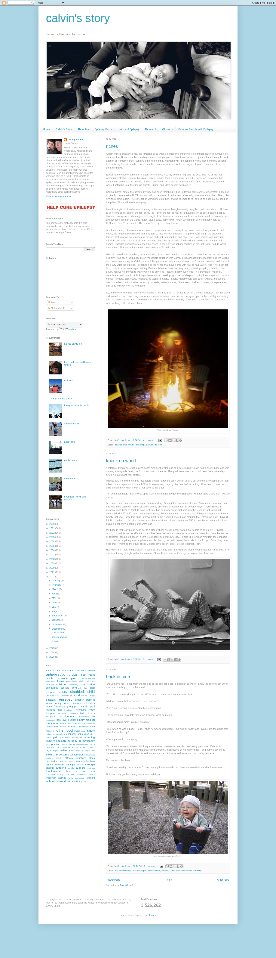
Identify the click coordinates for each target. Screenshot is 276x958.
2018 (52, 559)
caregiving (71, 681)
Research (151, 129)
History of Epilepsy (129, 129)
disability (62, 692)
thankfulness (53, 771)
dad (85, 688)
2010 (52, 524)
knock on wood (121, 460)
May (54, 598)
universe (70, 774)
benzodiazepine (140, 871)
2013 (52, 537)
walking (62, 778)
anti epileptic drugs (123, 871)
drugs (92, 695)
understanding (54, 774)
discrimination (53, 695)
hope (92, 709)
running (84, 750)
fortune (131, 445)
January (56, 580)
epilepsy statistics (85, 700)
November (57, 624)
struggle (90, 764)
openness (71, 734)
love (160, 445)
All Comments (57, 308)
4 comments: (149, 440)
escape (49, 703)
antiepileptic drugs (62, 674)
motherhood (186, 871)
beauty (49, 678)
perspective (53, 744)
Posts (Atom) (126, 885)
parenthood (77, 737)
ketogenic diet (54, 716)
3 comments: (150, 866)
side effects (64, 757)
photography (82, 744)
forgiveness (78, 703)
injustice (74, 713)
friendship (140, 445)
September (58, 615)
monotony (83, 726)
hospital (50, 713)
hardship (50, 709)
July (54, 607)
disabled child (121, 445)
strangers (59, 765)
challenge (90, 681)
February (57, 585)
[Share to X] (173, 440)
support (80, 767)
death (92, 688)
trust (93, 771)
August (56, 611)
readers (83, 747)
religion (56, 750)
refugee (91, 747)
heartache (81, 709)
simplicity (81, 758)
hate (59, 709)
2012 (52, 533)
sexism (49, 758)
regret (48, 750)
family (57, 703)
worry (69, 781)
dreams (82, 695)
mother (49, 731)
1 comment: (148, 659)
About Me (83, 129)
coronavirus (52, 688)
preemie (50, 747)
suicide (71, 768)
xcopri (83, 781)
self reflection (77, 754)
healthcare (69, 710)
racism (75, 747)
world (62, 781)
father (172, 871)
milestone (91, 723)
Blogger (152, 915)
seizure (52, 754)
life (156, 445)
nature (91, 730)
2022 (52, 576)
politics (92, 744)
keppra (91, 713)
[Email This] (166, 440)
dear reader (70, 478)
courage (65, 688)
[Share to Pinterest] (180, 440)
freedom (90, 703)
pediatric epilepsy (66, 740)
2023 (52, 648)
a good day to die (73, 344)
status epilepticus (85, 761)
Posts (53, 302)
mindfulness (52, 726)
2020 (52, 568)
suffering (61, 767)
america (91, 670)
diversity (65, 696)
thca (68, 771)
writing (77, 781)
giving (70, 706)
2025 (52, 657)
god (75, 706)
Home (46, 129)
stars (71, 761)
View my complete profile (59, 196)
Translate (71, 329)
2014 (52, 541)
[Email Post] (160, 440)
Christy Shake (75, 139)
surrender (91, 768)
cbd (81, 681)
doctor (73, 695)
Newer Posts (113, 880)
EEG (48, 670)
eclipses (68, 380)
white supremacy (77, 778)
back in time (118, 676)
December (57, 629)
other (92, 734)
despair (50, 691)
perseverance (86, 740)
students (50, 768)
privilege (66, 747)
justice (83, 713)
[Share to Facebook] (177, 440)
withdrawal (52, 781)
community (73, 685)
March (55, 589)
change (50, 684)
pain (55, 737)
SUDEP (56, 670)
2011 (52, 528)
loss (178, 871)
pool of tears (70, 460)
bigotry (60, 681)
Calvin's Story (64, 129)
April (54, 593)
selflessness (89, 755)
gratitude (149, 445)
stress (80, 765)
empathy (51, 699)
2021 (52, 572)
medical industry (76, 720)
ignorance (63, 713)
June (55, 602)
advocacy (67, 670)
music (77, 731)
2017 (52, 554)
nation (83, 731)
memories (79, 722)
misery (63, 726)
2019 (52, 563)
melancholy (65, 723)
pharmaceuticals (68, 744)
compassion (88, 684)
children (61, 684)
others (48, 737)
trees (84, 771)
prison (58, 747)
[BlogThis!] (170, 440)
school (92, 750)
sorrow (63, 761)
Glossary (167, 129)
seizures (64, 754)
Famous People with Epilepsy (195, 129)
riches (112, 146)
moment (72, 726)
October (56, 620)
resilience (65, 750)
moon (92, 726)
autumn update (72, 423)
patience (50, 740)
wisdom (91, 778)
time (76, 771)
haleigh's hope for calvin (76, 405)
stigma (49, 764)
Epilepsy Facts (103, 129)
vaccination (82, 775)
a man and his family (61, 398)
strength (70, 764)
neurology (60, 734)
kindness (70, 716)
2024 (52, 652)
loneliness (50, 720)
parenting (197, 871)
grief (92, 706)
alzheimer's (80, 670)
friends (49, 706)
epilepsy (165, 871)
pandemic (65, 737)
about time (69, 442)
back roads (88, 675)
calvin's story (78, 18)
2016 (52, 550)
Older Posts (223, 880)
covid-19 (76, 688)
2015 (52, 546)
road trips (75, 750)
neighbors (50, 734)
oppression (83, 734)
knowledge (84, 716)
